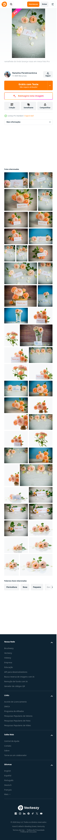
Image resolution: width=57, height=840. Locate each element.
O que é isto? (29, 116)
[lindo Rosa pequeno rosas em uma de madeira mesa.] (16, 743)
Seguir (48, 76)
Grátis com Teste (28, 85)
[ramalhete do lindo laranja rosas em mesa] (16, 180)
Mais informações (13, 122)
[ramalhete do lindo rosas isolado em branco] (16, 417)
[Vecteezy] (4, 4)
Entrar (44, 4)
